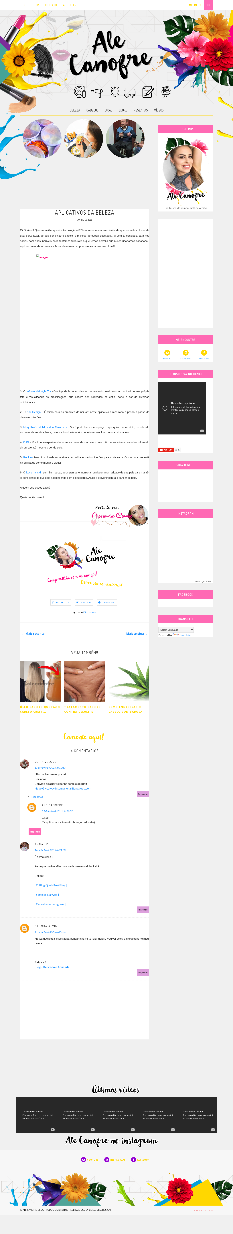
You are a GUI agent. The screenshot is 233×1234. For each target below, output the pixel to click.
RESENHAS (141, 110)
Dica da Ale (89, 612)
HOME (23, 5)
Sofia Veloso (46, 761)
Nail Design (34, 412)
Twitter (86, 602)
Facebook (63, 602)
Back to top (202, 1210)
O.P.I (26, 442)
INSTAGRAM (185, 358)
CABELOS (92, 110)
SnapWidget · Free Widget (205, 582)
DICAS (108, 110)
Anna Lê (41, 844)
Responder (143, 794)
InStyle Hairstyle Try (39, 391)
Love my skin (34, 472)
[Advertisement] (84, 183)
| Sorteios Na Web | (47, 894)
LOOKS (123, 110)
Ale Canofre (52, 805)
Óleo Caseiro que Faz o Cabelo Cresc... (40, 709)
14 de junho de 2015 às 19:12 (57, 810)
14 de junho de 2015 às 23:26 (50, 931)
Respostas (37, 796)
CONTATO (51, 5)
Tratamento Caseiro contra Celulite (82, 709)
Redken (28, 457)
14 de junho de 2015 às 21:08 (50, 850)
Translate (185, 634)
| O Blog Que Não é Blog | (51, 885)
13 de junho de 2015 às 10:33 (50, 767)
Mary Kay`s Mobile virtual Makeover (45, 427)
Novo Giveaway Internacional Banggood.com (63, 788)
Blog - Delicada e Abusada (52, 967)
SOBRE (36, 5)
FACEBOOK (204, 358)
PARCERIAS (69, 5)
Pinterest (109, 602)
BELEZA (75, 110)
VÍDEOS (159, 110)
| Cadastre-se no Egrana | (50, 904)
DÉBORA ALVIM (46, 926)
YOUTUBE (167, 358)
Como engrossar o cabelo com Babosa (125, 709)
